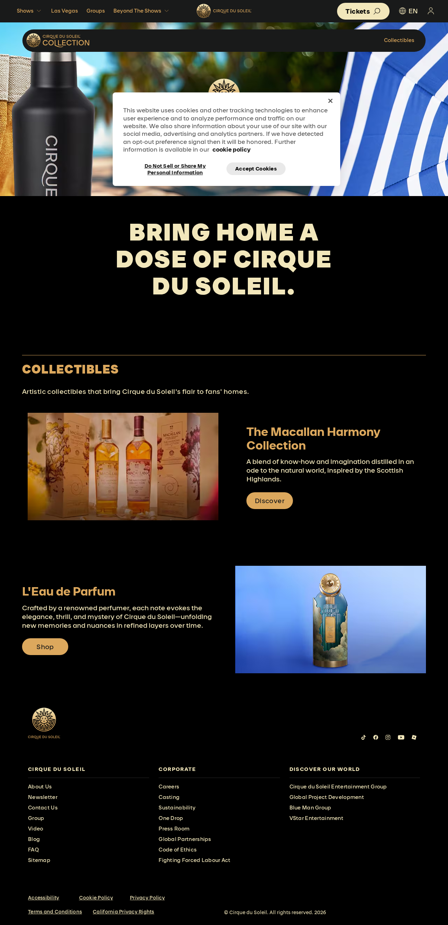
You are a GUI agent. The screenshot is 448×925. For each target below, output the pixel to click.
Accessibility (43, 897)
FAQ (33, 849)
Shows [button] (25, 10)
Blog (34, 839)
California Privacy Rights (123, 911)
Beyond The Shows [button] (137, 10)
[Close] (330, 101)
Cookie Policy (96, 897)
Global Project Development (326, 797)
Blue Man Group (310, 807)
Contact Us (43, 807)
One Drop (171, 818)
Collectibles (399, 40)
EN (413, 11)
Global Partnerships (185, 839)
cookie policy (231, 149)
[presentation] (88, 769)
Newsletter (42, 797)
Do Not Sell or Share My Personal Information (175, 168)
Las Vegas (64, 10)
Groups (95, 10)
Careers (169, 786)
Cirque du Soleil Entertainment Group (338, 786)
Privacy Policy (147, 897)
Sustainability (177, 807)
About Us (40, 786)
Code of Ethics (178, 849)
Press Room (174, 828)
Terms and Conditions (55, 911)
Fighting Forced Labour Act (194, 860)
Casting (169, 797)
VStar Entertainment (316, 818)
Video (35, 828)
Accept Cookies (256, 168)
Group (36, 818)
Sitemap (39, 860)
